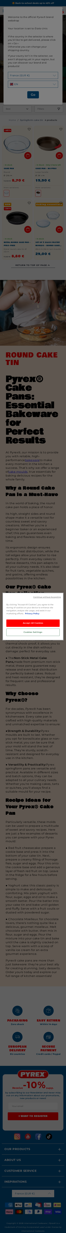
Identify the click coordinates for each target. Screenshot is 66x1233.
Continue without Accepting (47, 597)
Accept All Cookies (33, 623)
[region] (33, 616)
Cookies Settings (33, 632)
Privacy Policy (32, 613)
